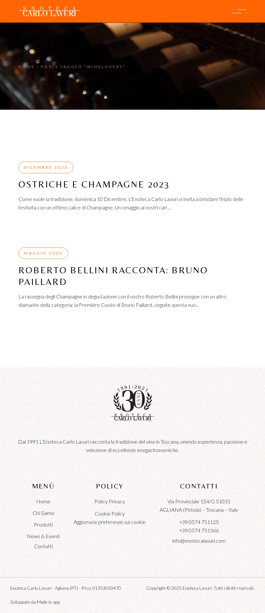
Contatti (43, 546)
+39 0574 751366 (199, 530)
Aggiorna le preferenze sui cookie (110, 522)
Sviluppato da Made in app (35, 602)
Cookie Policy (110, 513)
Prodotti (43, 524)
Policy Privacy (109, 501)
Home (43, 501)
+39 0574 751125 (199, 522)
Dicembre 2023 (46, 167)
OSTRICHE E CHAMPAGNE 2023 (93, 184)
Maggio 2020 (43, 253)
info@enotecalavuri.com (199, 541)
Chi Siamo (43, 513)
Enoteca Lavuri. (198, 588)
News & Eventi (43, 536)
